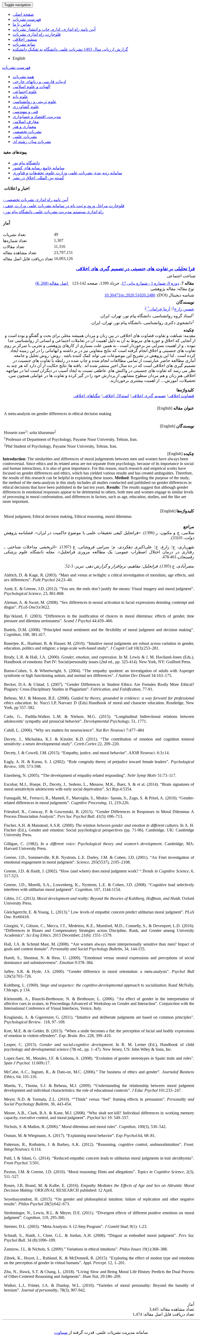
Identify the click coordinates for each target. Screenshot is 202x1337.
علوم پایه (20, 96)
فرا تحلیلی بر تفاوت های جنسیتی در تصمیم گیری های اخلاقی (135, 268)
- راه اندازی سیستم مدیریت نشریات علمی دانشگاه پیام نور (53, 212)
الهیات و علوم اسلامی (31, 86)
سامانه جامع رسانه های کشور (38, 168)
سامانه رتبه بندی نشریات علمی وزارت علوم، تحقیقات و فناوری (67, 173)
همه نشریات (23, 76)
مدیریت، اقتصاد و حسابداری (37, 116)
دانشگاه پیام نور (26, 163)
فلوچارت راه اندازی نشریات (37, 34)
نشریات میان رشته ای (32, 141)
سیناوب (61, 1332)
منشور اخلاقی (25, 39)
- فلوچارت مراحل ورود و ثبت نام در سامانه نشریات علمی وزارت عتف (63, 205)
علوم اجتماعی (25, 91)
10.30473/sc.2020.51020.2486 (129, 295)
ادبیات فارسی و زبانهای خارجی (39, 81)
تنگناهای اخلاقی (86, 396)
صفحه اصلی (23, 14)
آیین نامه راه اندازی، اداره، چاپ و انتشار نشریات (54, 29)
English (19, 58)
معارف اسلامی (26, 121)
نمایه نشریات (24, 44)
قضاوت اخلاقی (181, 396)
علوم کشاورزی (26, 106)
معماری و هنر (24, 126)
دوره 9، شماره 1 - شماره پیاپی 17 (150, 283)
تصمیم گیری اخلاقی (148, 396)
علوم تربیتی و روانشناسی (35, 101)
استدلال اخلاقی (116, 396)
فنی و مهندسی (25, 111)
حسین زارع (184, 309)
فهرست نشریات (27, 19)
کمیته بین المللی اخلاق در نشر (38, 178)
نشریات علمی (25, 136)
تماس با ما (22, 24)
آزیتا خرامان (159, 309)
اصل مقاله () (52, 283)
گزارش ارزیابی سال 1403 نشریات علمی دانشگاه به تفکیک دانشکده (70, 49)
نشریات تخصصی (27, 131)
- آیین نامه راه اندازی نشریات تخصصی (35, 199)
